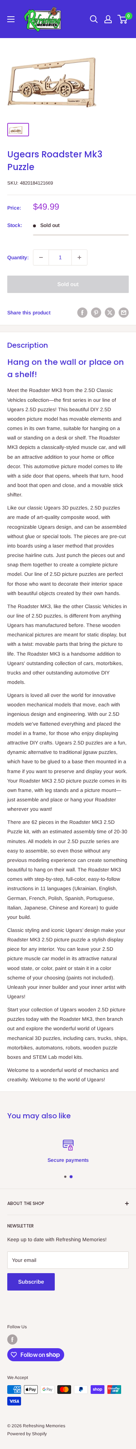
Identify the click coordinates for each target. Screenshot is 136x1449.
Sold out (68, 284)
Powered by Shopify (27, 1433)
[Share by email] (124, 312)
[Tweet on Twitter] (110, 312)
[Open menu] (11, 19)
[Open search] (94, 19)
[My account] (108, 19)
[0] (122, 19)
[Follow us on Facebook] (12, 1339)
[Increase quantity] (79, 257)
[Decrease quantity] (41, 257)
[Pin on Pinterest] (96, 312)
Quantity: (18, 257)
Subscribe (31, 1282)
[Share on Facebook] (82, 312)
